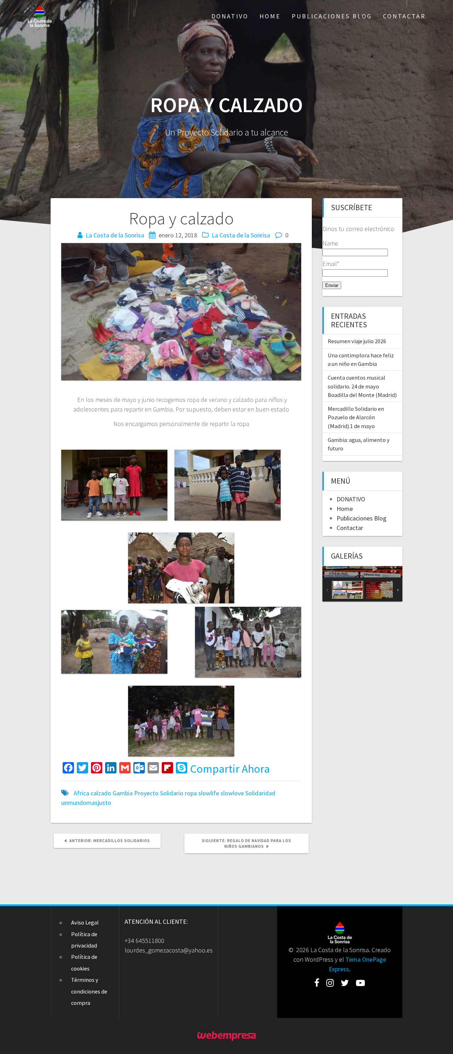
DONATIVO (229, 16)
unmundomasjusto (86, 803)
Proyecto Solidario (158, 793)
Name (330, 243)
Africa (81, 793)
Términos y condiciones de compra (89, 991)
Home (270, 16)
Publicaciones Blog (332, 16)
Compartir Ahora (230, 768)
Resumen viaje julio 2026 (357, 341)
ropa (191, 793)
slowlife (208, 793)
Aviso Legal (85, 922)
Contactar (404, 16)
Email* (330, 264)
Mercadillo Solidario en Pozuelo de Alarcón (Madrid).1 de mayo (356, 417)
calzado (101, 793)
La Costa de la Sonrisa (115, 235)
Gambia (123, 793)
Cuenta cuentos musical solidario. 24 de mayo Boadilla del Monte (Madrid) (362, 386)
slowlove (232, 793)
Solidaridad (260, 793)
